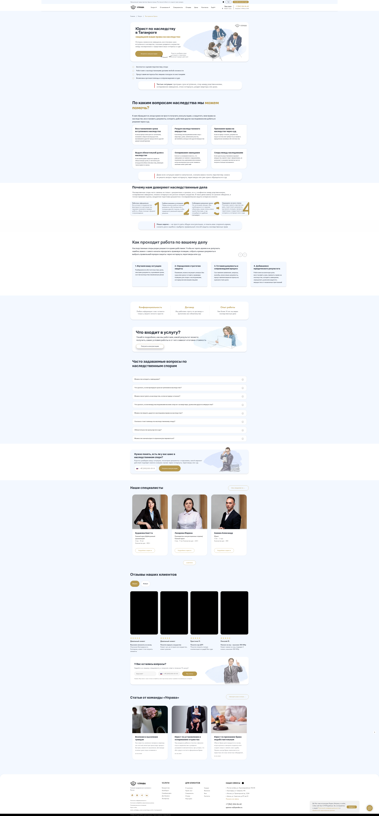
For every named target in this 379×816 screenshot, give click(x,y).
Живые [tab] (145, 584)
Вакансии (207, 790)
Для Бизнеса (166, 796)
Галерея (206, 788)
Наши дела (188, 798)
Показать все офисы (232, 799)
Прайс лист (188, 790)
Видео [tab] (134, 584)
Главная (132, 16)
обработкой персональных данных (323, 810)
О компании (189, 788)
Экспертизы (165, 798)
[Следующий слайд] (245, 255)
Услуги (140, 16)
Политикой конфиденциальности (328, 808)
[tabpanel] (189, 622)
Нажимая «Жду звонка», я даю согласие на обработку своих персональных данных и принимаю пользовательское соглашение (163, 678)
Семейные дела (166, 793)
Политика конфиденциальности (138, 800)
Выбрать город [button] (227, 8)
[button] (241, 2)
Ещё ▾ (213, 7)
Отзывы (188, 7)
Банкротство (166, 788)
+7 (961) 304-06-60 (242, 6)
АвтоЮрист (165, 790)
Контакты (204, 7)
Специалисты (178, 7)
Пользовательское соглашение (138, 805)
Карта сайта (133, 807)
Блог (205, 793)
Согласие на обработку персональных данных (142, 803)
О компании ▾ (165, 7)
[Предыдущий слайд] (240, 255)
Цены (196, 7)
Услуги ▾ (154, 7)
